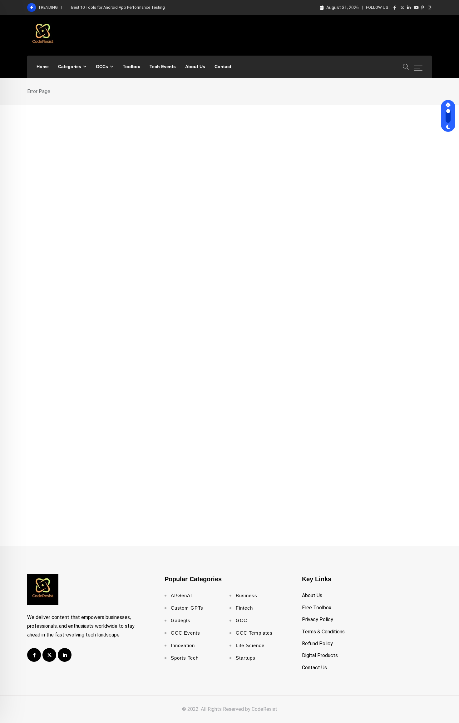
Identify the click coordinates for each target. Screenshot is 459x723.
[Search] (406, 66)
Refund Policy (317, 643)
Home (43, 66)
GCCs (102, 66)
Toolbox (131, 66)
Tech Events (163, 66)
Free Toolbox (316, 608)
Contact (223, 66)
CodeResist (264, 709)
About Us (195, 66)
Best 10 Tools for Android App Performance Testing (118, 7)
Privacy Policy (317, 619)
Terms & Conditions (323, 632)
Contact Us (314, 668)
